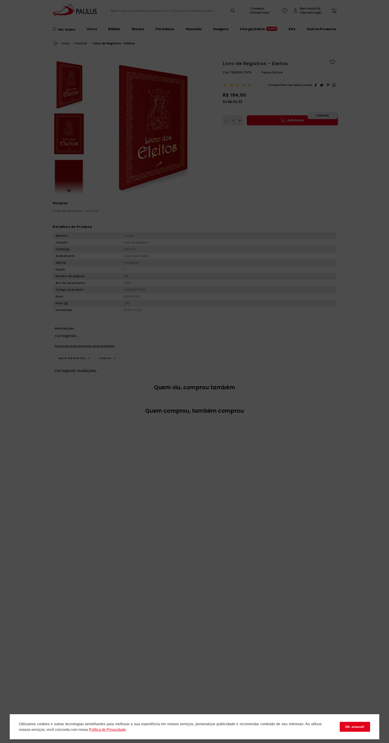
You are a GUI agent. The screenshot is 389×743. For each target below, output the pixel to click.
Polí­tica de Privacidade (107, 730)
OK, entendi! (354, 727)
